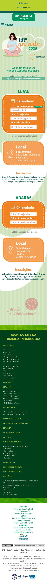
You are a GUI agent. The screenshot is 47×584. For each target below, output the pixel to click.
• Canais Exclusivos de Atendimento (15, 446)
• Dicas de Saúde (9, 487)
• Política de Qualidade (11, 361)
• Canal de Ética (8, 451)
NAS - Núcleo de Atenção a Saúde (16, 423)
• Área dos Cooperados (11, 396)
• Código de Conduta (10, 357)
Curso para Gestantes (12, 419)
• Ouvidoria (7, 449)
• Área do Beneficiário (10, 391)
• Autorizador (7, 401)
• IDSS (5, 364)
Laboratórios (9, 407)
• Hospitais (6, 373)
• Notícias (6, 490)
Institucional (8, 345)
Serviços (7, 387)
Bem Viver (7, 428)
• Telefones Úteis (9, 456)
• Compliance (7, 355)
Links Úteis (7, 476)
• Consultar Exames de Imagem (14, 414)
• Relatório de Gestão (10, 368)
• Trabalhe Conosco (10, 453)
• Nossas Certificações (11, 359)
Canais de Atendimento (12, 442)
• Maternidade (8, 376)
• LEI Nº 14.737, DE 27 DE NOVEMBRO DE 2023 (18, 485)
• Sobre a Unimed (9, 350)
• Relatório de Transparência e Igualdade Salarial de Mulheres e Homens (20, 482)
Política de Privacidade (12, 472)
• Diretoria (6, 352)
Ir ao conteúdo (24, 7)
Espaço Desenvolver (11, 433)
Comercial (7, 437)
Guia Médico (8, 382)
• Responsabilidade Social (12, 378)
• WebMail (6, 492)
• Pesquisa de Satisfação (11, 366)
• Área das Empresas (10, 394)
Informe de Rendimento (12, 467)
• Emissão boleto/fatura (11, 403)
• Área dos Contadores (11, 398)
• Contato (6, 458)
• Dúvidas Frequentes (10, 495)
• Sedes (6, 371)
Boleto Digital (9, 462)
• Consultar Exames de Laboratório (15, 412)
